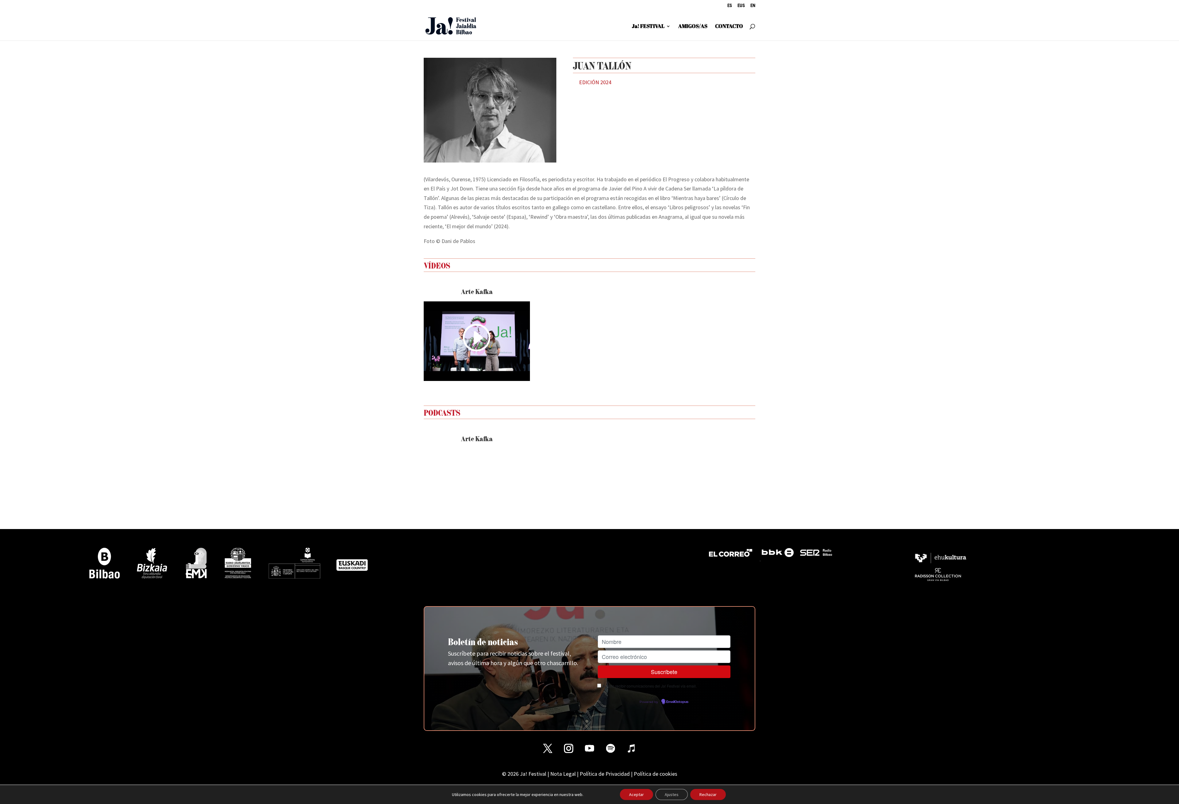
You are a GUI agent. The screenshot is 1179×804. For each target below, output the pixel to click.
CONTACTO (729, 26)
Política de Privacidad (605, 773)
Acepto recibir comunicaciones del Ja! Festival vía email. (650, 685)
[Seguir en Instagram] (568, 748)
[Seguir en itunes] (631, 748)
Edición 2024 (595, 82)
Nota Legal (563, 773)
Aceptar (636, 794)
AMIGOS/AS (692, 26)
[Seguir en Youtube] (589, 748)
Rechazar (708, 794)
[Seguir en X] (548, 748)
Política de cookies (655, 773)
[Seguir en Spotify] (610, 748)
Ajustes (672, 794)
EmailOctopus (677, 702)
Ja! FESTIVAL (648, 26)
